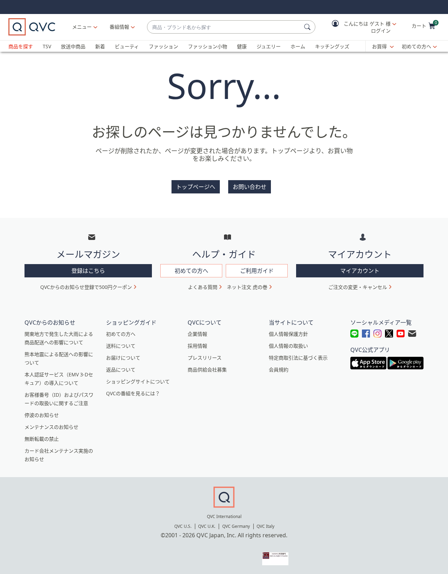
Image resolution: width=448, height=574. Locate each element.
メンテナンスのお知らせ (51, 427)
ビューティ (127, 46)
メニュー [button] (82, 26)
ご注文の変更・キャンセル (357, 287)
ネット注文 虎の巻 (247, 287)
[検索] (308, 27)
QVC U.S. (182, 526)
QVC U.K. (206, 526)
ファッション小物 (207, 46)
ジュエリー (269, 46)
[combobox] (224, 27)
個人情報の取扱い (288, 345)
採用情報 (197, 345)
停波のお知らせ (41, 415)
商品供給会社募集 (207, 369)
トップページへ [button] (195, 187)
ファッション (163, 46)
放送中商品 (73, 46)
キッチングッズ (332, 46)
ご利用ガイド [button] (257, 271)
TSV (47, 46)
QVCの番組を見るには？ (133, 393)
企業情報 (197, 334)
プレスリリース (205, 357)
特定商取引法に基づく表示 (298, 357)
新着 (100, 46)
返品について (120, 369)
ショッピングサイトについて (138, 381)
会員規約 (278, 369)
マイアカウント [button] (359, 271)
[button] (359, 27)
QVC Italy (265, 526)
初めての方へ (416, 46)
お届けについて (123, 357)
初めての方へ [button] (191, 271)
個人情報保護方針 (288, 334)
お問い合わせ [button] (249, 187)
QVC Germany (236, 526)
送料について (120, 345)
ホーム (297, 46)
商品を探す (20, 46)
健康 (242, 46)
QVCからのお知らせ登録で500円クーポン (86, 287)
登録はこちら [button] (88, 271)
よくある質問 (202, 287)
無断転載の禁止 (41, 438)
